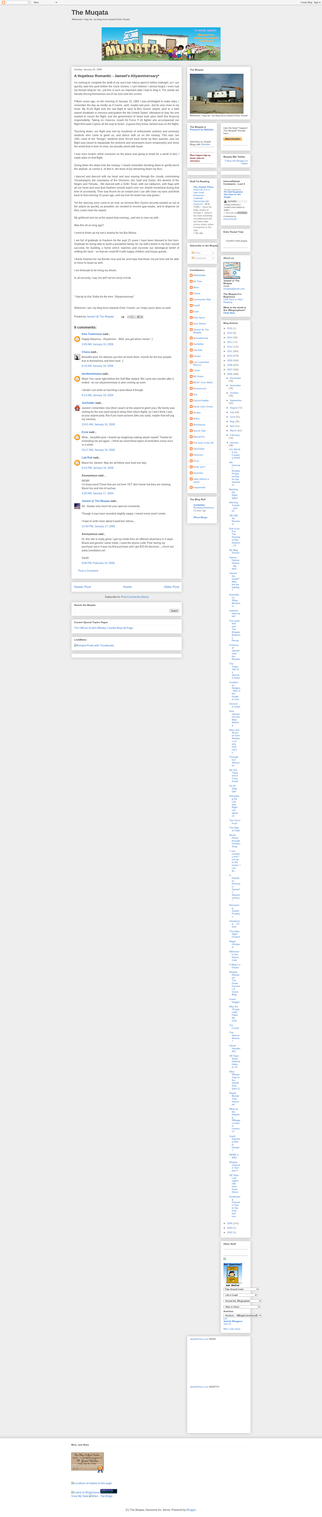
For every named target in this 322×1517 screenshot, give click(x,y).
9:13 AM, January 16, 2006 (97, 395)
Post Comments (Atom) (135, 596)
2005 (230, 1223)
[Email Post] (122, 316)
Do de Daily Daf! (233, 788)
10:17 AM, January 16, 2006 (98, 449)
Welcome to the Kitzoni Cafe (234, 955)
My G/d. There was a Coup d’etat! (233, 776)
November (235, 385)
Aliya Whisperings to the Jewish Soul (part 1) (234, 1080)
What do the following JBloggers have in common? (234, 1120)
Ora (195, 394)
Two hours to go (234, 821)
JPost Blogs (200, 517)
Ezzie (85, 432)
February (235, 435)
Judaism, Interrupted (234, 613)
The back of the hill (203, 442)
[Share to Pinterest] (141, 317)
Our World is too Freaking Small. (234, 453)
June (233, 416)
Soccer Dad (199, 430)
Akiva (196, 287)
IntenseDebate (230, 219)
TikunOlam (199, 448)
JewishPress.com (199, 1339)
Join (225, 1324)
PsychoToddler (201, 400)
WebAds (205, 144)
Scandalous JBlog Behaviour (234, 600)
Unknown (198, 454)
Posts (197, 252)
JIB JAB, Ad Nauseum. (234, 519)
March (233, 430)
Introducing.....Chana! (234, 924)
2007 (230, 369)
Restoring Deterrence (203, 507)
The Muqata (89, 12)
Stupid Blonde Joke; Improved (234, 1099)
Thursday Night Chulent (234, 934)
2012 (230, 346)
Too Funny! (234, 1026)
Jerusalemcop (200, 338)
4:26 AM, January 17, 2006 (97, 493)
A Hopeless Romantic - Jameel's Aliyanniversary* (234, 888)
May (232, 421)
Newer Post (82, 587)
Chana (86, 352)
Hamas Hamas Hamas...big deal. (234, 563)
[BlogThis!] (132, 317)
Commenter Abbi (202, 299)
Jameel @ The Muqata (96, 501)
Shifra (196, 418)
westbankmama (92, 373)
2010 (230, 355)
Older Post (171, 587)
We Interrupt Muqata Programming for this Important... (234, 473)
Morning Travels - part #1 (234, 506)
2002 (230, 1232)
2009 (230, 360)
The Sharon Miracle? (234, 1036)
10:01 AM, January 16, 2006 (98, 424)
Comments (200, 258)
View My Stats (79, 1496)
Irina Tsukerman (92, 334)
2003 (230, 1227)
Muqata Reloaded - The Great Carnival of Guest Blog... (234, 983)
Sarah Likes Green (203, 406)
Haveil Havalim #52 (234, 1048)
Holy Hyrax (199, 317)
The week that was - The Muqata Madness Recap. (234, 630)
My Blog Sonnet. (234, 551)
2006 (230, 374)
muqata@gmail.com (234, 288)
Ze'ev (196, 461)
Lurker (196, 370)
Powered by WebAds (201, 129)
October (234, 392)
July (232, 412)
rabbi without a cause (201, 480)
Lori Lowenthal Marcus (201, 363)
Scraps (197, 412)
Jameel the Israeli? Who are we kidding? (234, 581)
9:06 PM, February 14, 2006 (98, 563)
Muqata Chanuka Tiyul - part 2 (234, 1166)
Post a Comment (88, 570)
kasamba (198, 473)
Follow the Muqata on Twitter (236, 162)
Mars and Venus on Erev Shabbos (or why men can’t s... (234, 741)
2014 (230, 337)
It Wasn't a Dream (234, 966)
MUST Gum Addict (203, 382)
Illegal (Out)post (234, 944)
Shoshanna (199, 424)
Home (127, 587)
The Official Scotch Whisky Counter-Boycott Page (103, 627)
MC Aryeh (198, 376)
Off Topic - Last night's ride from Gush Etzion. (234, 1183)
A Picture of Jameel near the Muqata (234, 652)
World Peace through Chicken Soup (234, 841)
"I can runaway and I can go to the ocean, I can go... (234, 861)
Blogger (191, 1509)
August (234, 407)
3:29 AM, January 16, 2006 (97, 344)
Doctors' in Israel (234, 705)
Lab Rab (87, 457)
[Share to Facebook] (138, 317)
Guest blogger (234, 1000)
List (225, 1318)
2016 (230, 328)
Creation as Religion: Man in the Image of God (234, 691)
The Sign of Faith (234, 829)
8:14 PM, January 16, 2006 (98, 467)
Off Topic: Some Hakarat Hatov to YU (234, 1061)
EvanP (196, 305)
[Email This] (129, 317)
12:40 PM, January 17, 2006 (98, 526)
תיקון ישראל (199, 467)
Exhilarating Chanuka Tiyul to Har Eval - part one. (234, 1206)
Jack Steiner (199, 323)
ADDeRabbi (199, 275)
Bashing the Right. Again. (233, 493)
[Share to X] (135, 317)
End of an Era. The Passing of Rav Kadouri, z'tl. (234, 537)
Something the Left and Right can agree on (234, 806)
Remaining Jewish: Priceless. (234, 911)
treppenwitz (199, 487)
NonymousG (199, 388)
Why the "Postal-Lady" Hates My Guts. (234, 1013)
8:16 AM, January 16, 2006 (97, 365)
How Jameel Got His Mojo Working (234, 718)
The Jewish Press (203, 187)
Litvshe (197, 356)
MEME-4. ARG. (234, 1156)
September (236, 400)
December (235, 378)
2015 (230, 333)
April (232, 426)
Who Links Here (231, 1329)
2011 (230, 351)
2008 (230, 365)
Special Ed (198, 436)
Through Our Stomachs (234, 761)
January (234, 442)
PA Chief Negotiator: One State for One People (233, 194)
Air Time (197, 281)
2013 (230, 342)
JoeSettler (88, 403)
